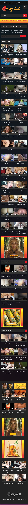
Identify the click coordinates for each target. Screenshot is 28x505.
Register (21, 2)
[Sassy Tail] (11, 9)
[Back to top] (23, 500)
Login (16, 2)
